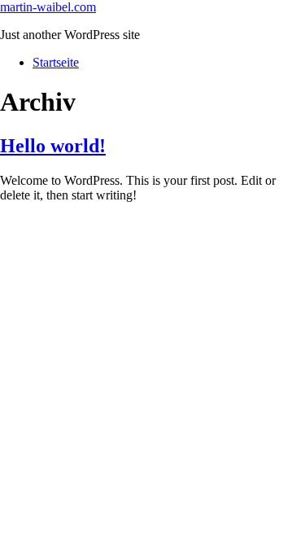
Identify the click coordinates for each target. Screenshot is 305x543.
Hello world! (53, 145)
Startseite (56, 62)
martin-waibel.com (48, 7)
